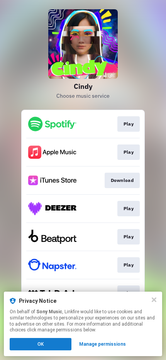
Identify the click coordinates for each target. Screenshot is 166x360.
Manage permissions (102, 344)
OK (40, 344)
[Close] (154, 300)
